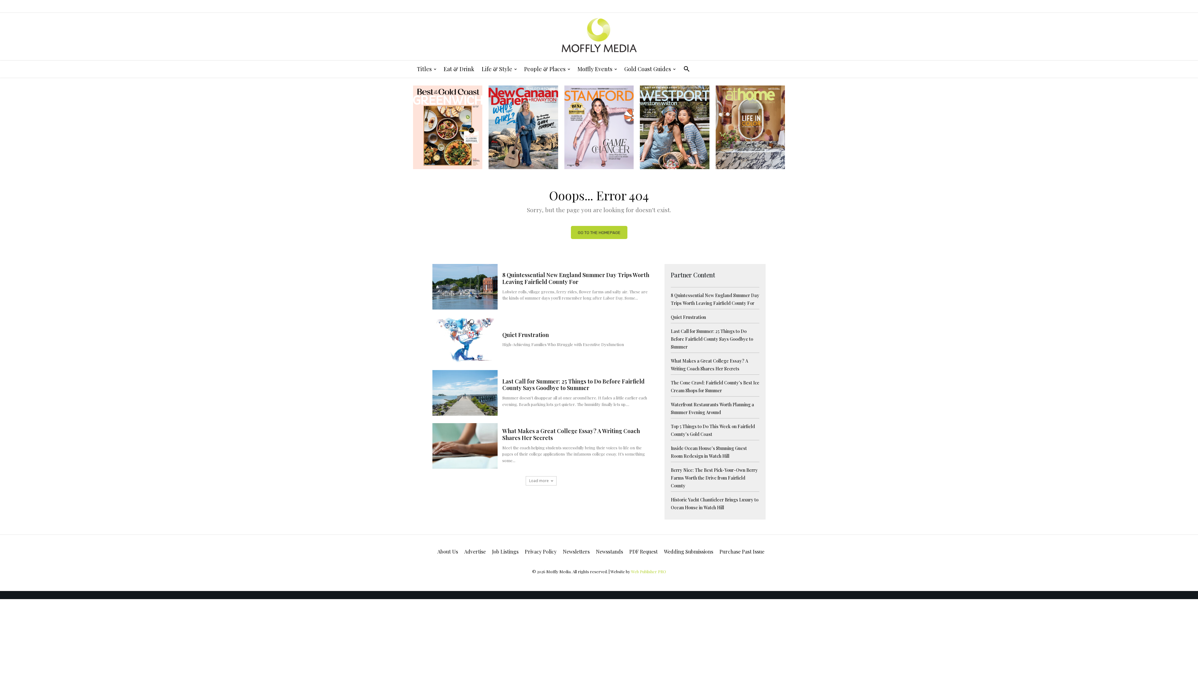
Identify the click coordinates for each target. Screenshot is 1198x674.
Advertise (475, 551)
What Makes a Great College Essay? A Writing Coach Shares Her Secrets (571, 434)
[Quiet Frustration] (465, 340)
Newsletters (576, 551)
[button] (686, 68)
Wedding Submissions (688, 551)
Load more (539, 480)
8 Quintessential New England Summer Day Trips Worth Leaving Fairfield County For (575, 278)
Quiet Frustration (525, 335)
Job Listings (505, 551)
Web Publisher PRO (648, 571)
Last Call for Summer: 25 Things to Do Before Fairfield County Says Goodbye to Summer (573, 385)
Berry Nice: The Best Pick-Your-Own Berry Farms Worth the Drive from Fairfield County (714, 478)
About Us (447, 551)
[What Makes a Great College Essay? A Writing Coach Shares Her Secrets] (465, 446)
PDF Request (643, 551)
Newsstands (609, 551)
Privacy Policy (541, 551)
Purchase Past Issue (741, 551)
